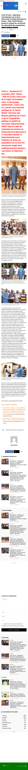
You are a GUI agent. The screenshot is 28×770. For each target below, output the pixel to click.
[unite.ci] (6, 766)
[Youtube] (25, 12)
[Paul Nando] (2, 32)
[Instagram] (21, 12)
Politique (11, 1)
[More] (17, 35)
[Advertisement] (14, 73)
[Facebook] (19, 12)
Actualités (6, 1)
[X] (23, 12)
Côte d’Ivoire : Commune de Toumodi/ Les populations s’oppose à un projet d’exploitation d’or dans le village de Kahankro (18, 463)
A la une (4, 27)
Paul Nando (7, 32)
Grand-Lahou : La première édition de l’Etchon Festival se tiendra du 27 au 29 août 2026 (17, 695)
